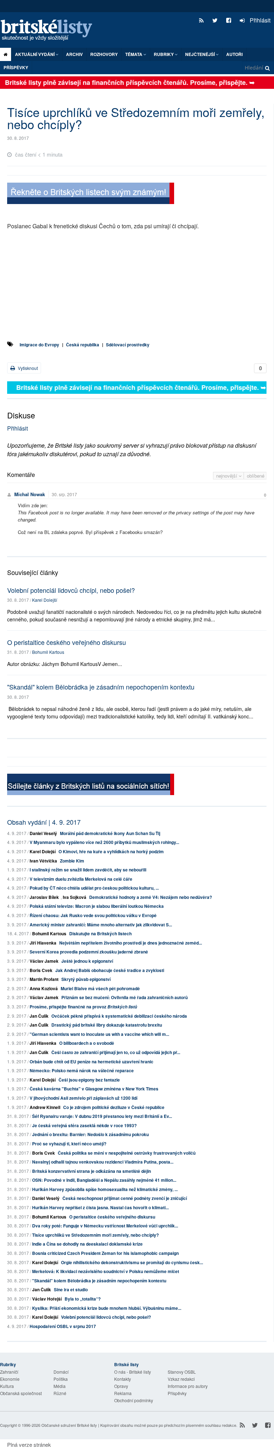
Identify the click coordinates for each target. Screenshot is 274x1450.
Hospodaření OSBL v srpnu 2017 (63, 1326)
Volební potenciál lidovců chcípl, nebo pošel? (71, 590)
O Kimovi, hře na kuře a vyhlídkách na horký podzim (111, 851)
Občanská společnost (21, 1393)
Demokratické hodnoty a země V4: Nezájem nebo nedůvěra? (150, 897)
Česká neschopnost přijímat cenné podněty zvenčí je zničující (124, 1198)
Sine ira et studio (71, 1289)
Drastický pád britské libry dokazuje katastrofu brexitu (106, 1025)
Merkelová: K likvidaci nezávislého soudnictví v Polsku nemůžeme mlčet (105, 1271)
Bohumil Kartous (48, 652)
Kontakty (122, 1379)
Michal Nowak (29, 494)
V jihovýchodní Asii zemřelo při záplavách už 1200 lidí (83, 1098)
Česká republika (82, 344)
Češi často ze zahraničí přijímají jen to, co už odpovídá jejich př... (115, 1052)
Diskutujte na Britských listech (100, 933)
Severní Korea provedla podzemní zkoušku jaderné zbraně (89, 951)
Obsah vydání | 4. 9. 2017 (44, 821)
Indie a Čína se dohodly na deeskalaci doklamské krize (87, 1244)
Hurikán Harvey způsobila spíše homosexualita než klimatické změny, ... (105, 1189)
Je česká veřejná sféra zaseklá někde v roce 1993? (84, 1125)
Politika (61, 1379)
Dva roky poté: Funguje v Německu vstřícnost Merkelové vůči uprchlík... (105, 1225)
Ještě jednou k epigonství (87, 961)
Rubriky (164, 54)
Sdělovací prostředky (127, 344)
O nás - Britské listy (132, 1372)
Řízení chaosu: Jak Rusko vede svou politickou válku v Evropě (93, 915)
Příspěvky (16, 67)
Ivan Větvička (43, 861)
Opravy (121, 1386)
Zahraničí (9, 1372)
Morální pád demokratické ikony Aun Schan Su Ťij (110, 833)
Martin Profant (44, 979)
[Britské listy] (90, 194)
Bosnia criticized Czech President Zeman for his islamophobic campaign (105, 1253)
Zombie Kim (72, 861)
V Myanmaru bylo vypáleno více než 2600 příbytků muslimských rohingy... (104, 842)
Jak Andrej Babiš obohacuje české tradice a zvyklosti (109, 970)
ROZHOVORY (104, 54)
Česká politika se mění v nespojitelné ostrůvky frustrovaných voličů (127, 1153)
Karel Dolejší (44, 600)
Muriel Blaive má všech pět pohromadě (100, 988)
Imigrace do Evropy (39, 344)
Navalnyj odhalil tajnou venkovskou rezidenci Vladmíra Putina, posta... (102, 1162)
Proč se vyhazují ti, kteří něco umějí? (69, 1143)
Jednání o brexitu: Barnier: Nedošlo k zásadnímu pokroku (90, 1134)
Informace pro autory (188, 1386)
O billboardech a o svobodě (86, 1043)
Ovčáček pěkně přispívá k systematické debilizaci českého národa (119, 1016)
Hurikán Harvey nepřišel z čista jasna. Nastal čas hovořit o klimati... (100, 1207)
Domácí (61, 1372)
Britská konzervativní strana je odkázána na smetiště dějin (91, 1171)
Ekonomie (10, 1379)
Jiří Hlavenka (43, 943)
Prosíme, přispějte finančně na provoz (83, 1006)
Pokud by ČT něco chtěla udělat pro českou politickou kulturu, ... (94, 888)
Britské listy (50, 30)
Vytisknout (27, 368)
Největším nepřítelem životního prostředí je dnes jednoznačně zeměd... (130, 943)
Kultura (7, 1386)
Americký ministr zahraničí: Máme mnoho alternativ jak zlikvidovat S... (101, 924)
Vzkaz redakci (181, 1379)
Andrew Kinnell (45, 1107)
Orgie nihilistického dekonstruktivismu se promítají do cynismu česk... (132, 1262)
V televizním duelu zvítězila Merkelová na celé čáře (81, 879)
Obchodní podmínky (133, 1400)
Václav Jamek (44, 961)
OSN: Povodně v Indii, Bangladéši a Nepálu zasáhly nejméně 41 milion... (104, 1180)
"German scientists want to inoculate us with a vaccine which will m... (99, 1034)
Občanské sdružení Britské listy (69, 1425)
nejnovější (227, 475)
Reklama (123, 1393)
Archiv (74, 54)
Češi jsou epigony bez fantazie (89, 1080)
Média (60, 1386)
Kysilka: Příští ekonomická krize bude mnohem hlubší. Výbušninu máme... (106, 1308)
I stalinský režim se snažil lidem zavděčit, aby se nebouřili (88, 869)
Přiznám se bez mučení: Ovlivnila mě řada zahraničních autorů (124, 997)
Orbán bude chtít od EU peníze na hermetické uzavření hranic (91, 1061)
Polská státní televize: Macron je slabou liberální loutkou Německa (97, 906)
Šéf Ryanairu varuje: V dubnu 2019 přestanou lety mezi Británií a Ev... (102, 1116)
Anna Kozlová (44, 988)
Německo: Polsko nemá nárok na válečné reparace (82, 1070)
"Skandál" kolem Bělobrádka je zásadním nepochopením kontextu (100, 686)
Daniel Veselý (43, 833)
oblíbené (255, 475)
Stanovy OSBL (182, 1372)
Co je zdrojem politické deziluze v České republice (113, 1107)
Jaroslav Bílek (44, 897)
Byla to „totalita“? (83, 1299)
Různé (60, 1393)
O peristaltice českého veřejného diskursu (66, 642)
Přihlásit (259, 20)
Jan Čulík (39, 1016)
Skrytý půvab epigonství (86, 979)
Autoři (234, 54)
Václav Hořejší (47, 1299)
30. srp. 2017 (64, 494)
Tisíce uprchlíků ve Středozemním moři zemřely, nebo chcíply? (95, 1235)
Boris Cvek (41, 970)
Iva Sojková (74, 897)
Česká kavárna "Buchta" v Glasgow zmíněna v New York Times (94, 1088)
